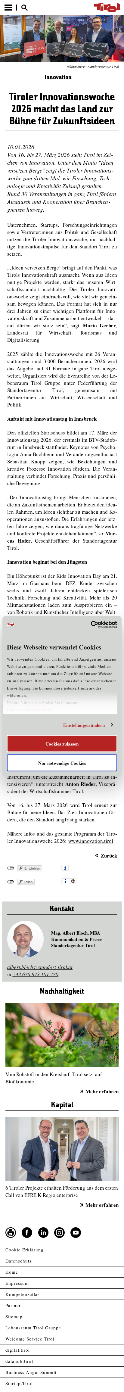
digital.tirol (17, 1350)
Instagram (59, 1232)
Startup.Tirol (19, 1383)
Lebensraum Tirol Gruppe (33, 1328)
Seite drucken (10, 1232)
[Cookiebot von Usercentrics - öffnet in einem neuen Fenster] (90, 624)
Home (11, 1272)
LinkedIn (43, 1232)
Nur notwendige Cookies (62, 762)
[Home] (107, 7)
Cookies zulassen (62, 743)
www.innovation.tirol (90, 840)
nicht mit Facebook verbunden (10, 868)
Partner (13, 1305)
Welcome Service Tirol (29, 1339)
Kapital (62, 1105)
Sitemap (14, 1316)
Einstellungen (72, 881)
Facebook (27, 1232)
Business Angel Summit (31, 1372)
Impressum (17, 1283)
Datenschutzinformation (29, 709)
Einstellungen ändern (84, 724)
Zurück (109, 855)
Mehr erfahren (102, 1091)
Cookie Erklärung (24, 1250)
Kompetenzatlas (22, 1294)
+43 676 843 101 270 (35, 974)
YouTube (75, 1232)
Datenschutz (18, 1261)
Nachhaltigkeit (62, 991)
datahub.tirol (19, 1361)
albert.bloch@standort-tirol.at (40, 967)
